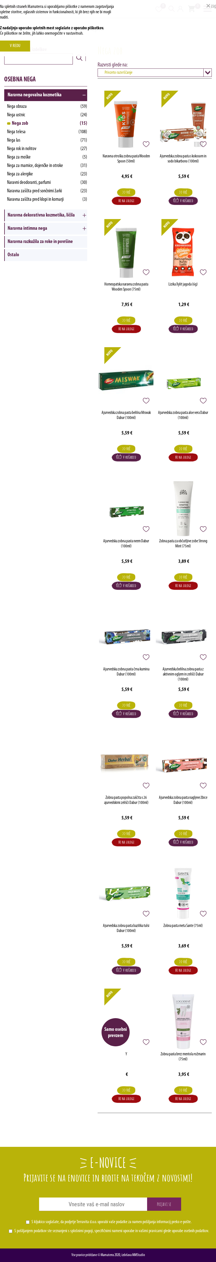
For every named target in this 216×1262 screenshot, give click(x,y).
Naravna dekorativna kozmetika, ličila (41, 215)
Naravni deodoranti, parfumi (47, 182)
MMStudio (138, 1255)
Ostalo (13, 255)
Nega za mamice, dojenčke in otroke (47, 165)
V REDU (15, 46)
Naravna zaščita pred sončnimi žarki (47, 191)
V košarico (186, 200)
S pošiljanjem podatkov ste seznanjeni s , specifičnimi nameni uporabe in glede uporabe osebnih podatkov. (111, 1231)
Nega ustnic (47, 115)
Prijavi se (164, 1204)
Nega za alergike (47, 174)
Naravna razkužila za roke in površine (40, 241)
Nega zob (49, 123)
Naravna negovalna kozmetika (35, 95)
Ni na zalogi (126, 200)
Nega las (47, 140)
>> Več (126, 192)
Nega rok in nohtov (47, 148)
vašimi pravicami (151, 1231)
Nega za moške (47, 157)
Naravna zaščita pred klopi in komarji (47, 199)
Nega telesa (47, 132)
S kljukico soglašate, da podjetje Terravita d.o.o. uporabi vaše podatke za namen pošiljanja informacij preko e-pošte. (112, 1222)
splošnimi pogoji (81, 1231)
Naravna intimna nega (27, 228)
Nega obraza (47, 106)
